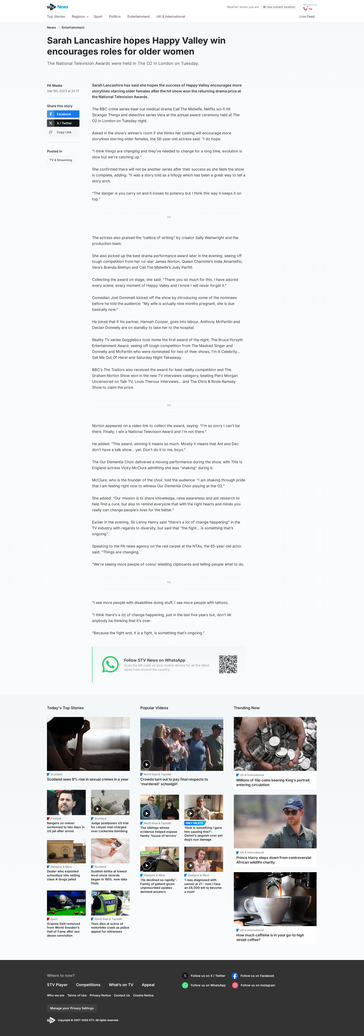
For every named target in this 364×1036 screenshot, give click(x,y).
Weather (232, 7)
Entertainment (138, 16)
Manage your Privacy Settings (72, 1008)
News (51, 27)
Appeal (148, 985)
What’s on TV (121, 985)
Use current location (281, 7)
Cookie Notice (143, 995)
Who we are (55, 995)
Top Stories (56, 16)
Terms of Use (77, 995)
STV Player (57, 985)
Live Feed (307, 16)
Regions (78, 16)
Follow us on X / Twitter (208, 975)
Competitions (88, 985)
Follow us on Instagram (258, 985)
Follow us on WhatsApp (208, 985)
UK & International (171, 16)
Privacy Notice (100, 995)
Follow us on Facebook (257, 975)
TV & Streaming (61, 160)
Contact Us (122, 995)
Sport (98, 16)
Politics (115, 16)
